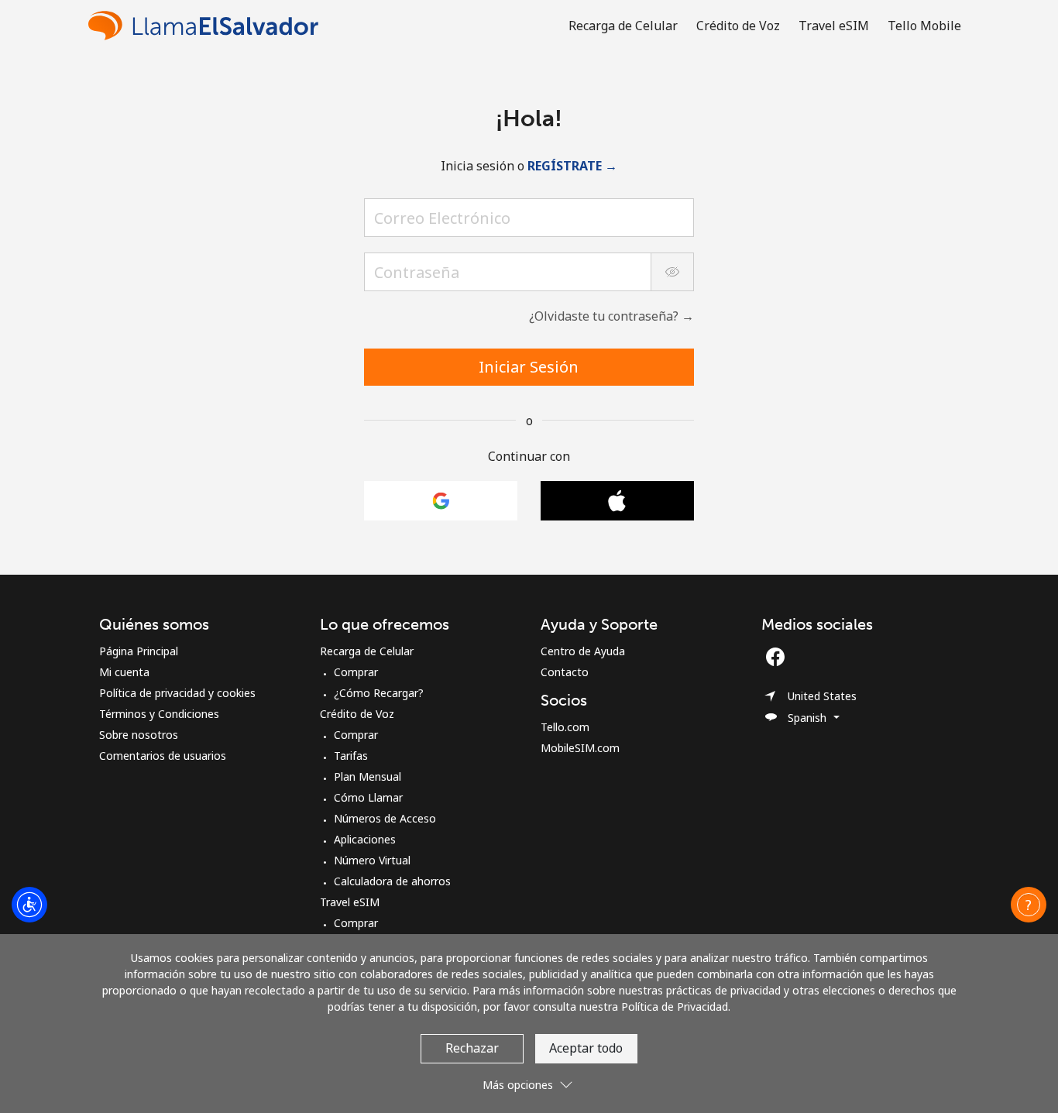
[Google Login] (440, 500)
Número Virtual (372, 860)
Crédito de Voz (357, 713)
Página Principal (138, 651)
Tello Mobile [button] (924, 25)
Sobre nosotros (138, 734)
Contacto (565, 672)
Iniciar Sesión (529, 366)
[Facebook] (779, 657)
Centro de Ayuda (583, 651)
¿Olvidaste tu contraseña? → (611, 316)
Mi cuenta (124, 672)
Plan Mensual (367, 776)
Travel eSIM (350, 902)
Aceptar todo (586, 1047)
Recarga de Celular (367, 651)
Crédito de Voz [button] (738, 25)
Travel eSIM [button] (834, 25)
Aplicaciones (365, 839)
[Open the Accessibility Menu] (29, 904)
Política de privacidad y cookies (177, 692)
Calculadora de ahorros (392, 881)
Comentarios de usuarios (162, 755)
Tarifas (351, 755)
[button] (1028, 904)
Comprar (356, 672)
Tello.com (565, 727)
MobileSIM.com (580, 747)
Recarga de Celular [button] (623, 25)
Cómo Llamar (368, 797)
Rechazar (472, 1047)
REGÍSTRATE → (572, 165)
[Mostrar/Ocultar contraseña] (672, 271)
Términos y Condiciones (159, 713)
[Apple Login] (617, 500)
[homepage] (208, 25)
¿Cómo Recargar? (379, 692)
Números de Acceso (385, 818)
